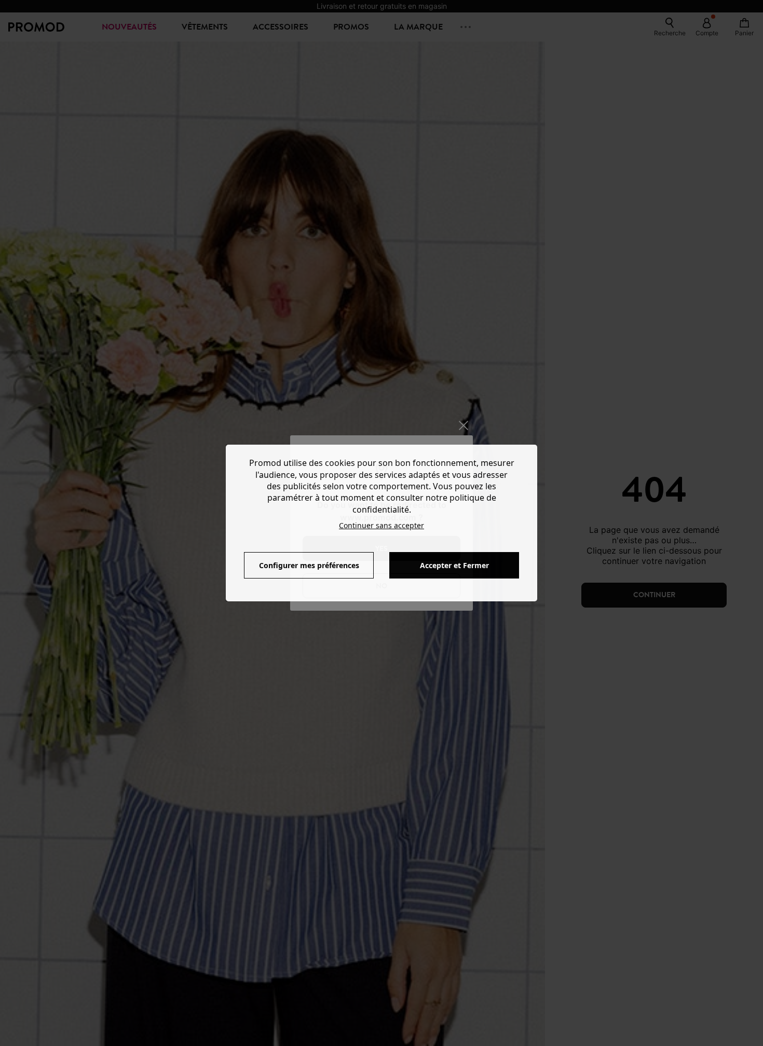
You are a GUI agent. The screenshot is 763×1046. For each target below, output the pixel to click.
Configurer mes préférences (309, 565)
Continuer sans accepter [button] (381, 525)
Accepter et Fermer (454, 565)
